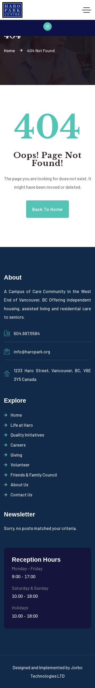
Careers (18, 444)
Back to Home (47, 209)
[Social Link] (47, 26)
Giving (16, 454)
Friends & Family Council (34, 474)
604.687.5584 (27, 333)
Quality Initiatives (27, 434)
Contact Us (21, 494)
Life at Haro (22, 425)
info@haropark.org (32, 351)
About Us (19, 484)
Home (16, 414)
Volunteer (20, 464)
